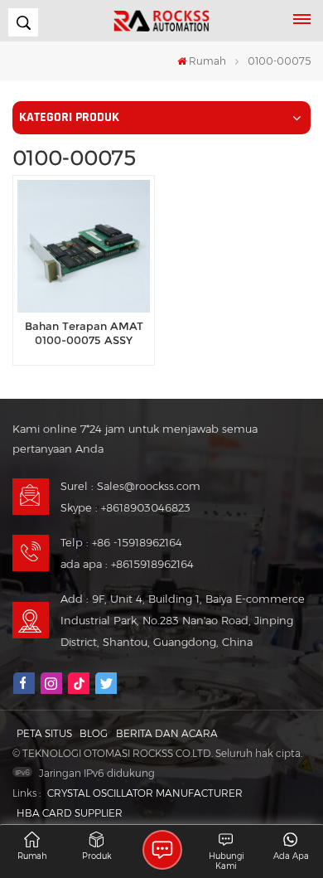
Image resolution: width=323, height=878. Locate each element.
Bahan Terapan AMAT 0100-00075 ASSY (84, 333)
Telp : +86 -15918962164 (121, 542)
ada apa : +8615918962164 (127, 563)
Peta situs (44, 733)
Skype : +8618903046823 (125, 507)
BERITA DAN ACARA (167, 733)
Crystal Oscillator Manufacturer (145, 793)
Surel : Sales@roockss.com (130, 485)
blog (94, 733)
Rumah (207, 61)
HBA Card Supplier (70, 813)
